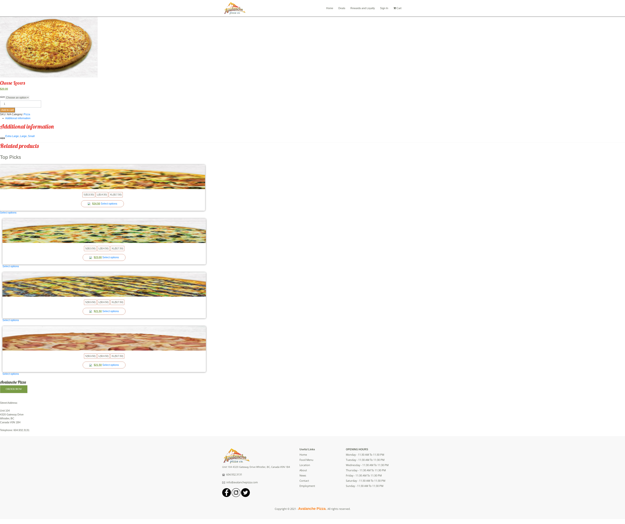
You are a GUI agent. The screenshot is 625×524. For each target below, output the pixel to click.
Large (23, 136)
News (302, 475)
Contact (304, 481)
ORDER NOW (14, 389)
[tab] (315, 118)
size (2, 97)
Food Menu (306, 460)
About (303, 470)
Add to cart (7, 110)
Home (329, 8)
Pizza (27, 114)
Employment (307, 486)
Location (304, 465)
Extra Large (12, 136)
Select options (109, 203)
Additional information (17, 118)
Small (31, 136)
